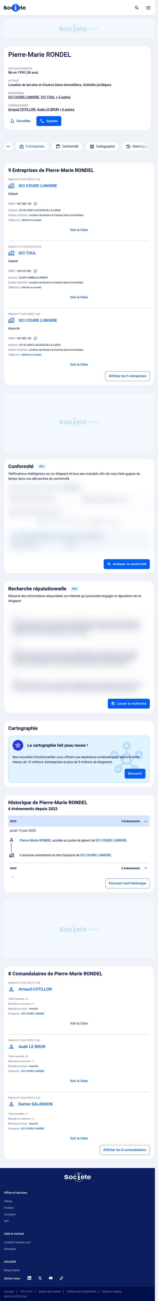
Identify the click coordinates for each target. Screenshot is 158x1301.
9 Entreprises (35, 146)
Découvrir (135, 773)
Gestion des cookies (50, 1291)
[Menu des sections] (8, 146)
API (6, 1221)
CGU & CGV (26, 1291)
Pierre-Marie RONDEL (36, 840)
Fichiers (9, 1207)
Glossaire (10, 1249)
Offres (8, 1201)
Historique (139, 146)
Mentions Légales (112, 1291)
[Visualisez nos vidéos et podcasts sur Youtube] (51, 1278)
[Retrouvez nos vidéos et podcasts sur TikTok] (61, 1278)
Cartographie (105, 146)
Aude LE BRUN (48, 109)
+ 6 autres (66, 109)
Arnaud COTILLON (21, 109)
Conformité (70, 146)
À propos (9, 1291)
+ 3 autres (63, 97)
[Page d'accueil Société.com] (14, 8)
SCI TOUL (48, 97)
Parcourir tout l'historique (127, 883)
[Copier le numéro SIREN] (35, 203)
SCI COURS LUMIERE (23, 97)
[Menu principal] (148, 8)
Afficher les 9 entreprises (127, 376)
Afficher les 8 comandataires (124, 1150)
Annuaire (10, 1214)
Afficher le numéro (31, 220)
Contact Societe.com (17, 1242)
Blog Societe (12, 1270)
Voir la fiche (79, 230)
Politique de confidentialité (81, 1291)
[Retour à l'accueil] (77, 1177)
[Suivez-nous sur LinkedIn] (29, 1278)
